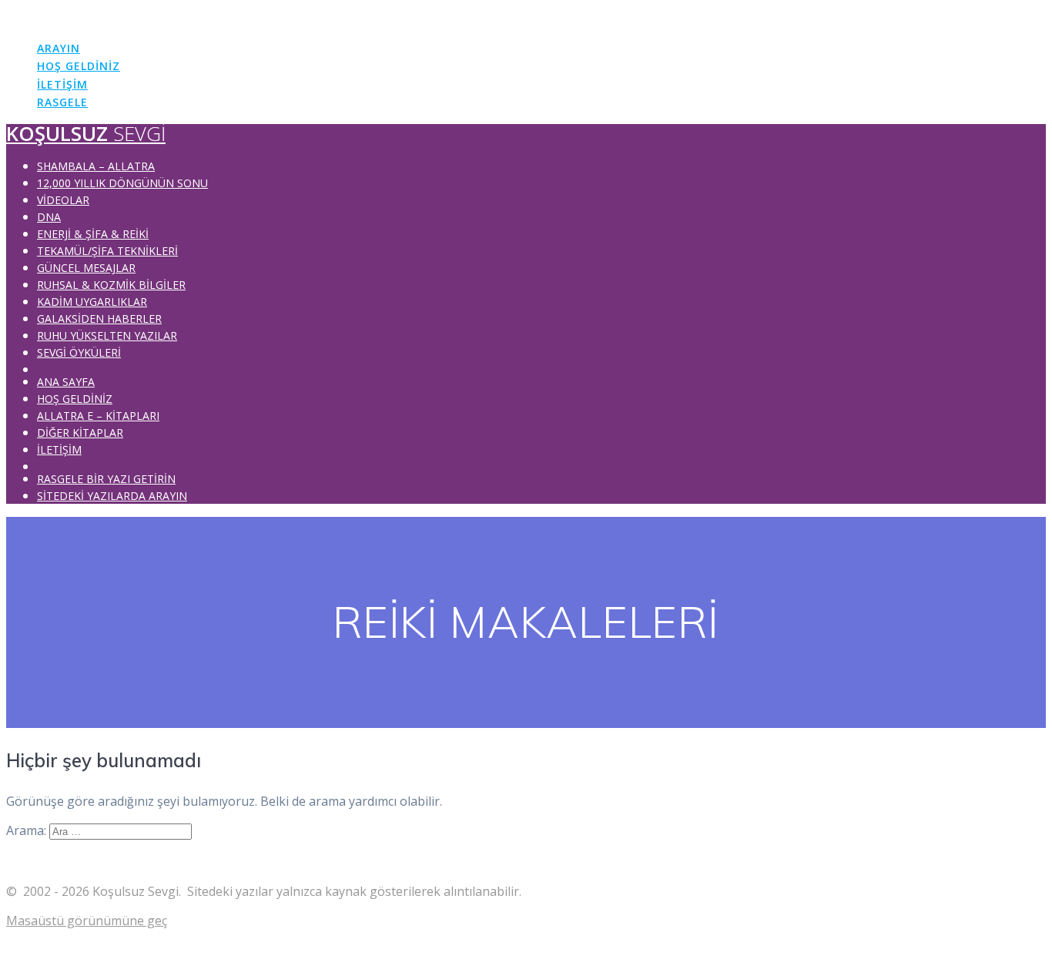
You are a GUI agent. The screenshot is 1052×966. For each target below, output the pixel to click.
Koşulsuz (86, 15)
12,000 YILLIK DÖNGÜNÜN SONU (122, 183)
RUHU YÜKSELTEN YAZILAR (107, 335)
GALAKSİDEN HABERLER (99, 318)
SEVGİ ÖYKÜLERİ (79, 352)
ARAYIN (58, 48)
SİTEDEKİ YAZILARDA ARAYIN (112, 495)
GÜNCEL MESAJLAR (86, 267)
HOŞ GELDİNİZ (78, 66)
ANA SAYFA (66, 381)
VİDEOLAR (63, 200)
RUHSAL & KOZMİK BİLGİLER (111, 284)
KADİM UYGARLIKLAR (92, 301)
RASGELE (62, 102)
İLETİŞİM (62, 84)
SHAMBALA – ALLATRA (96, 166)
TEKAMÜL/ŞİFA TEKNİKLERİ (107, 250)
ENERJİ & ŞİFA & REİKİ (93, 233)
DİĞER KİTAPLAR (80, 432)
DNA (49, 217)
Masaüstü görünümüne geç (86, 920)
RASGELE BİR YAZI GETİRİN (106, 478)
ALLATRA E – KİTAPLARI (98, 415)
